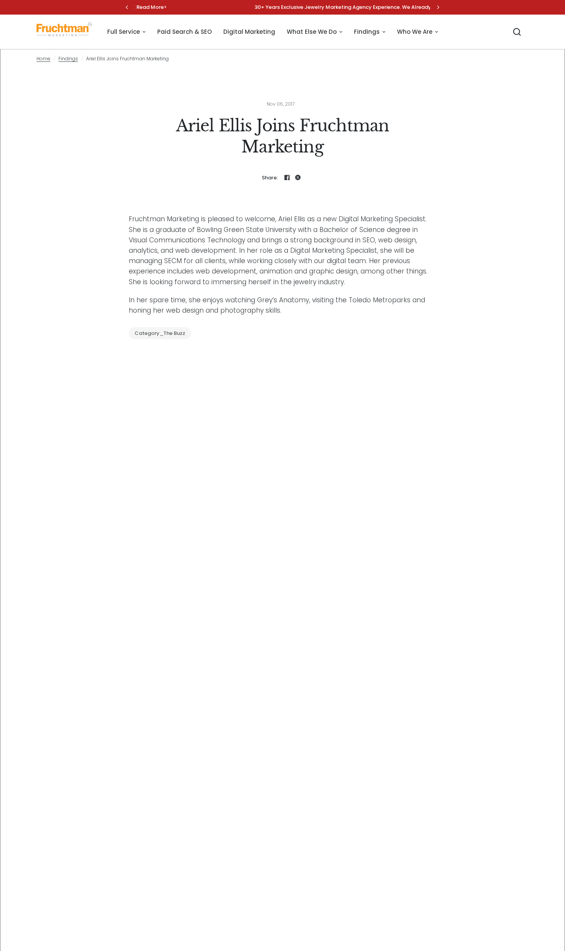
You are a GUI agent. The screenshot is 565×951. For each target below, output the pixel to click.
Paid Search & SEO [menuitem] (184, 32)
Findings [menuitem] (367, 32)
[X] (297, 177)
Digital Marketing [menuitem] (249, 32)
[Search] (517, 32)
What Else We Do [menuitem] (312, 32)
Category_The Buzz (160, 333)
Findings (68, 58)
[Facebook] (287, 177)
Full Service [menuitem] (123, 32)
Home (43, 58)
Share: (270, 177)
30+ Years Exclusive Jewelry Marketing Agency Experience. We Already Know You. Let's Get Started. (283, 7)
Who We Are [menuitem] (414, 32)
